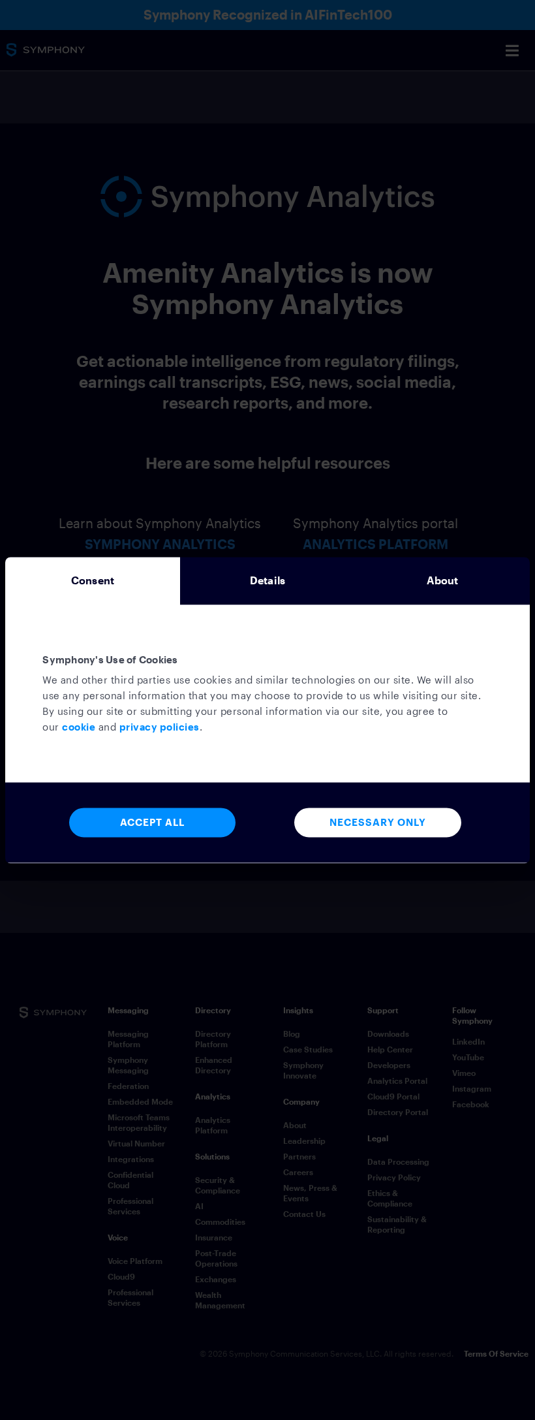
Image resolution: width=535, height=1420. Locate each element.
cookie (78, 727)
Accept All (152, 822)
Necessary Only (377, 822)
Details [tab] (267, 580)
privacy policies (159, 727)
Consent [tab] (92, 580)
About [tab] (443, 580)
